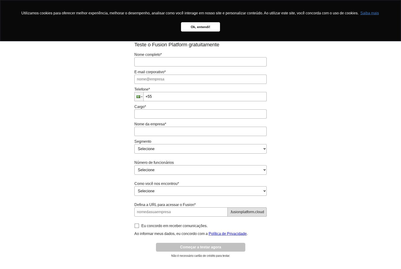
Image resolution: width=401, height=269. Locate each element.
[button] (139, 96)
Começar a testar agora (200, 247)
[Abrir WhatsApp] (389, 257)
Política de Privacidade (228, 234)
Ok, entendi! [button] (200, 27)
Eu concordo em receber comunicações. (174, 226)
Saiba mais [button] (369, 13)
